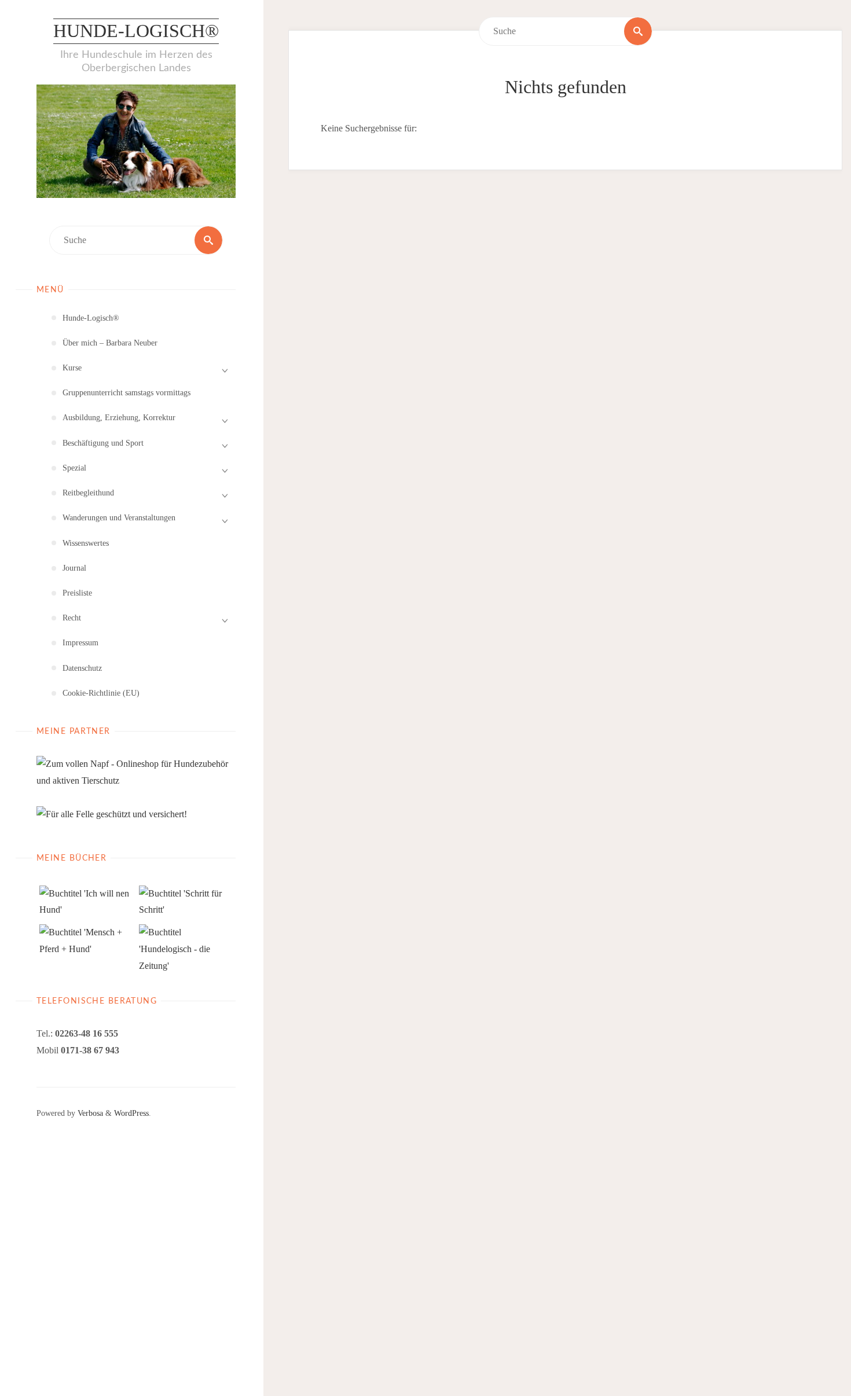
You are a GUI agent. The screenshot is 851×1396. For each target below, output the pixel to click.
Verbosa (89, 1113)
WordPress (131, 1113)
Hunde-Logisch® (136, 30)
